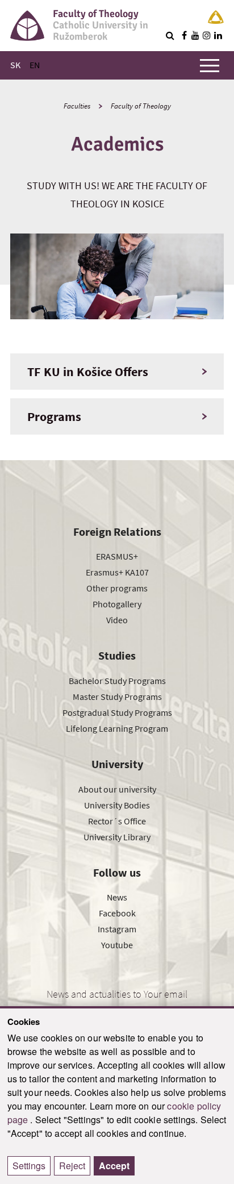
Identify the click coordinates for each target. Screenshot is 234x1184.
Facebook (117, 913)
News (117, 897)
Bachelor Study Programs (117, 680)
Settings (28, 1165)
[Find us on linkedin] (218, 35)
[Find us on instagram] (206, 35)
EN (35, 64)
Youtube (117, 944)
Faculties (77, 106)
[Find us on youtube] (195, 35)
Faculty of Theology (141, 106)
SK (15, 64)
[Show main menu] (209, 65)
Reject (72, 1165)
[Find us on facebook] (184, 35)
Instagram (117, 929)
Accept (114, 1165)
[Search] (170, 35)
